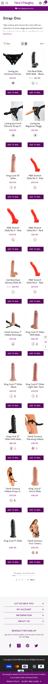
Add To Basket (37, 92)
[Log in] (40, 3)
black (13, 83)
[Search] (6, 3)
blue (33, 552)
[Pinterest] (27, 645)
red (35, 187)
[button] (22, 43)
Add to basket (15, 92)
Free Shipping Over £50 (25, 8)
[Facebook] (10, 645)
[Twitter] (36, 645)
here (27, 637)
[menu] (2, 3)
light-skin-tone (36, 83)
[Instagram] (18, 645)
